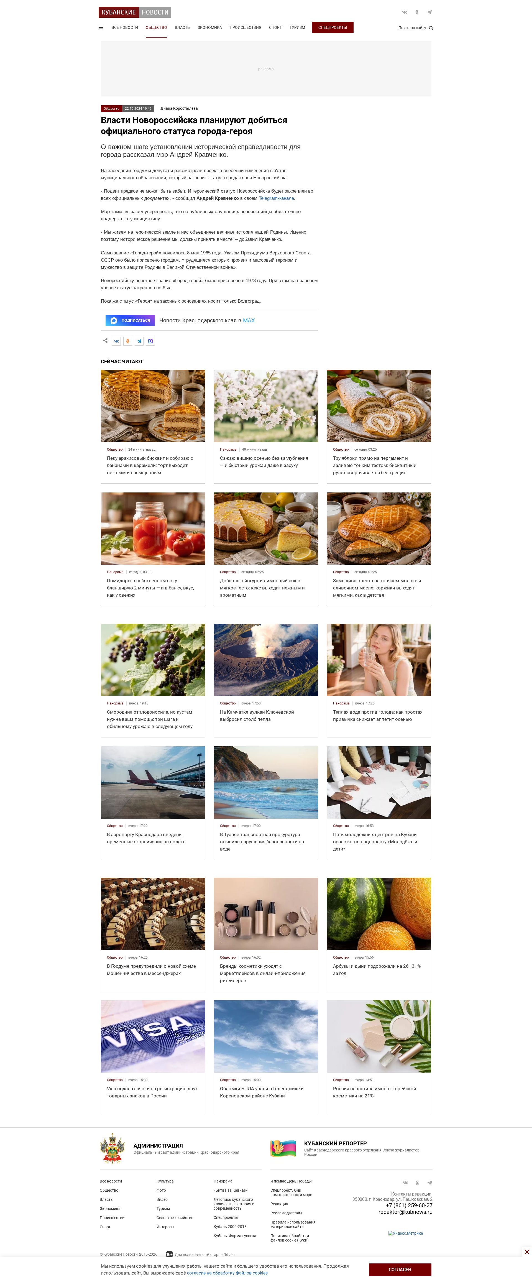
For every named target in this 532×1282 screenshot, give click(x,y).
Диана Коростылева (179, 108)
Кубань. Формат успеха (235, 1236)
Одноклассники (417, 12)
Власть (182, 27)
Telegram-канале (276, 198)
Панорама (223, 1181)
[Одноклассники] (127, 341)
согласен (400, 1269)
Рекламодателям (286, 1213)
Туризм (297, 27)
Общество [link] (115, 449)
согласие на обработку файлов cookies (227, 1273)
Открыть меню (101, 28)
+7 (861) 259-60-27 (409, 1205)
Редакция (279, 1204)
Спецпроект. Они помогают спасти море (291, 1192)
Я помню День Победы (291, 1181)
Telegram (429, 12)
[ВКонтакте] (116, 341)
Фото (161, 1190)
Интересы (165, 1227)
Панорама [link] (228, 449)
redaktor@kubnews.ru (405, 1212)
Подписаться (136, 320)
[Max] (150, 341)
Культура (165, 1181)
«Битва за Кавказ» (231, 1190)
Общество (156, 27)
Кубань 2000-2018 (230, 1226)
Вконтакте (404, 12)
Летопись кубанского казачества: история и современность (234, 1204)
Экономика (210, 27)
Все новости (125, 27)
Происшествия (245, 27)
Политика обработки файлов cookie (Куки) (289, 1238)
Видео (162, 1199)
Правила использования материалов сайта (293, 1224)
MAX (249, 320)
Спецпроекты (332, 27)
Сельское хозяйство (175, 1217)
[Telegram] (139, 341)
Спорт (275, 27)
